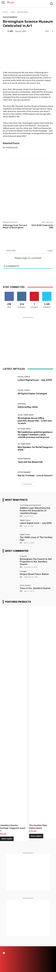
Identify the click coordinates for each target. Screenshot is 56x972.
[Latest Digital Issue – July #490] (9, 379)
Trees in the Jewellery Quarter (35, 588)
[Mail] (35, 948)
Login (50, 250)
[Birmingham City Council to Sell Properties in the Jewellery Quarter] (10, 561)
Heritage (23, 571)
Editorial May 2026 (28, 407)
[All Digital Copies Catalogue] (9, 392)
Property (23, 556)
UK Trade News (24, 429)
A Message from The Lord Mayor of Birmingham (15, 226)
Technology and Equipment (30, 505)
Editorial (22, 404)
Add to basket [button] (6, 839)
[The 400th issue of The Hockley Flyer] (10, 539)
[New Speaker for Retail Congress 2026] (9, 447)
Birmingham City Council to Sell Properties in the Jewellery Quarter (36, 562)
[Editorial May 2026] (9, 406)
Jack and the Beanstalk (30, 462)
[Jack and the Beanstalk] (9, 461)
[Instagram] (36, 4)
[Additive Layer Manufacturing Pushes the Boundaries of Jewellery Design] (10, 510)
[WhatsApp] (50, 953)
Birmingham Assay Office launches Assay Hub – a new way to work (35, 421)
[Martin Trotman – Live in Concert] (9, 474)
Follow (21, 293)
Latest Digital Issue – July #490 (35, 380)
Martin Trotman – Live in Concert (35, 475)
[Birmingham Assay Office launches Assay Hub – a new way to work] (9, 419)
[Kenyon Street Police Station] (10, 576)
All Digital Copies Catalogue (32, 393)
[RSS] (45, 948)
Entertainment (22, 12)
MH (11, 31)
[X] (40, 4)
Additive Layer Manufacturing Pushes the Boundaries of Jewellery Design (35, 510)
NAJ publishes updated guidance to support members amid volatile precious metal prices (35, 435)
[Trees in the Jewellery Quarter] (10, 590)
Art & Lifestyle (25, 585)
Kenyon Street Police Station (34, 574)
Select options (36, 836)
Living (12, 12)
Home (5, 12)
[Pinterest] (40, 948)
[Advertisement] (28, 197)
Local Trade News (25, 415)
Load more (27, 484)
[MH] (5, 31)
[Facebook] (32, 4)
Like (9, 293)
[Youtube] (45, 4)
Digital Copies (24, 377)
